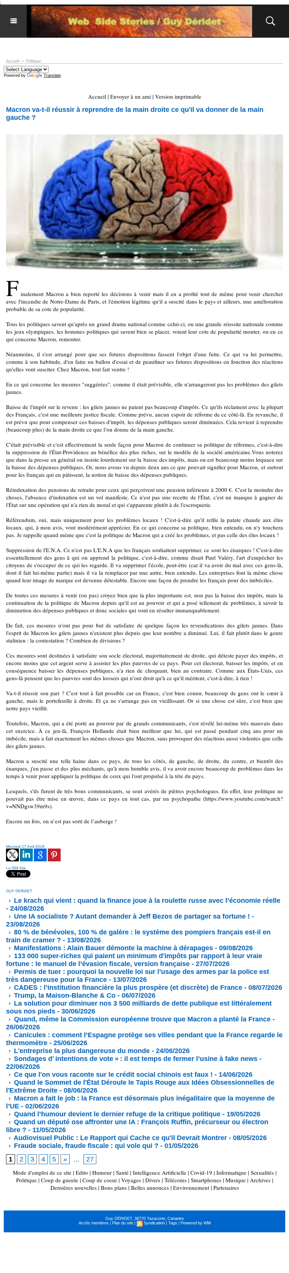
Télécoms (175, 1180)
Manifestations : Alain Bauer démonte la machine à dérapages (112, 948)
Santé (122, 1172)
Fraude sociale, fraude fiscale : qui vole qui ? (85, 1145)
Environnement (191, 1187)
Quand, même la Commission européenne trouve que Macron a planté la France (141, 1019)
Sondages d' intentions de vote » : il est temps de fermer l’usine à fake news (134, 1058)
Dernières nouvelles (73, 1187)
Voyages (131, 1180)
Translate (52, 75)
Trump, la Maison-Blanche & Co (64, 995)
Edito (83, 1172)
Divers (152, 1180)
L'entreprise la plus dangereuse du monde (81, 1051)
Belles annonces (150, 1187)
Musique (235, 1180)
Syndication (154, 1223)
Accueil (12, 61)
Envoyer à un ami (130, 96)
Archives (260, 1180)
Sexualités (262, 1172)
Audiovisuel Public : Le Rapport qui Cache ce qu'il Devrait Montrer (119, 1138)
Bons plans (114, 1187)
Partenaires (226, 1187)
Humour (102, 1172)
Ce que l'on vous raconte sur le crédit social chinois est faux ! (112, 1074)
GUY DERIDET (19, 891)
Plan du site (122, 1223)
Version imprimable (178, 96)
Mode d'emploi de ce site (42, 1172)
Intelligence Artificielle (159, 1172)
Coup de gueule (59, 1180)
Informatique (231, 1172)
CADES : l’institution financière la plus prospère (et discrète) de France (127, 987)
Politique (33, 61)
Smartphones (206, 1180)
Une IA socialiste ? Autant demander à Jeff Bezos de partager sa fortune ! (131, 916)
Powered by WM (196, 1223)
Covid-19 (201, 1172)
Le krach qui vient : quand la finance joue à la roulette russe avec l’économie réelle (146, 900)
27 (90, 1159)
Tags (172, 1223)
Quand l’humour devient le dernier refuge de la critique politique (116, 1114)
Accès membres (94, 1223)
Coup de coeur (99, 1180)
